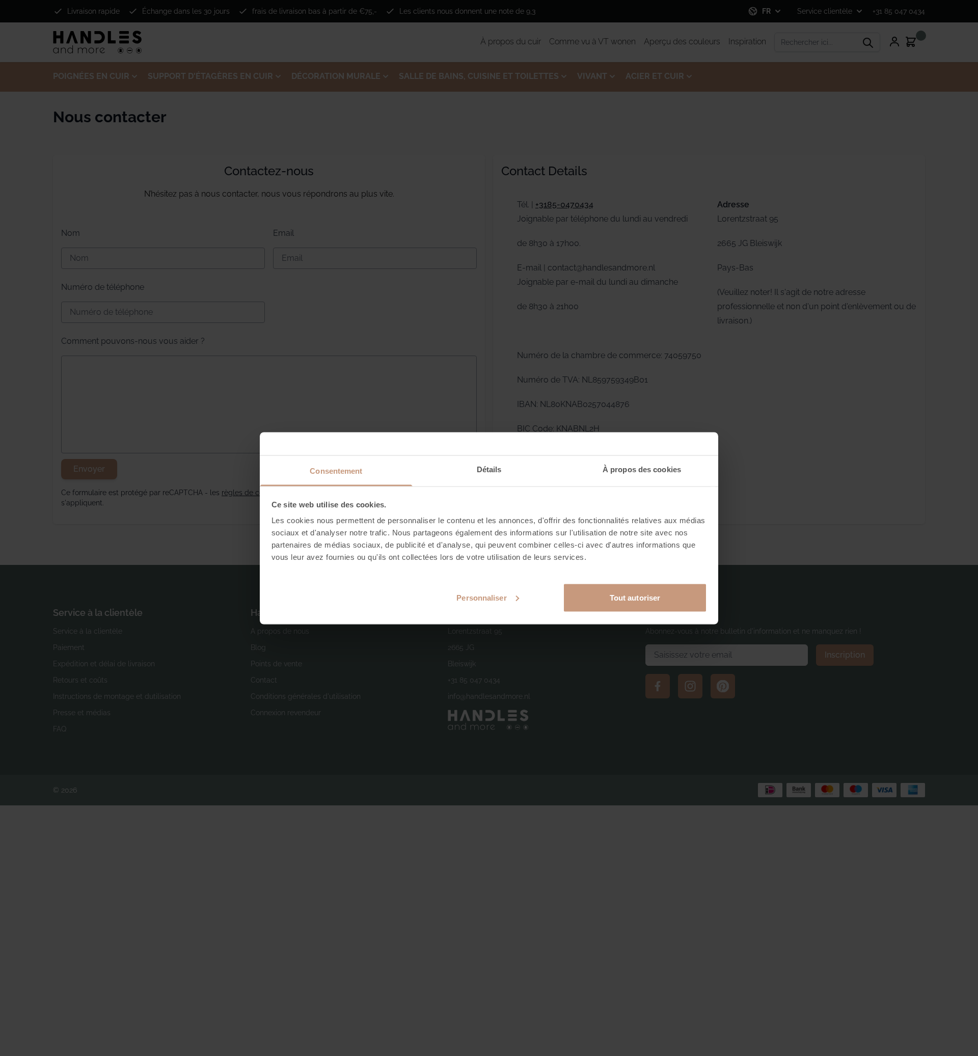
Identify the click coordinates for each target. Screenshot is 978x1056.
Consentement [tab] (336, 470)
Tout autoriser (635, 597)
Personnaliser (481, 597)
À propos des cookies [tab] (642, 469)
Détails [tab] (489, 469)
